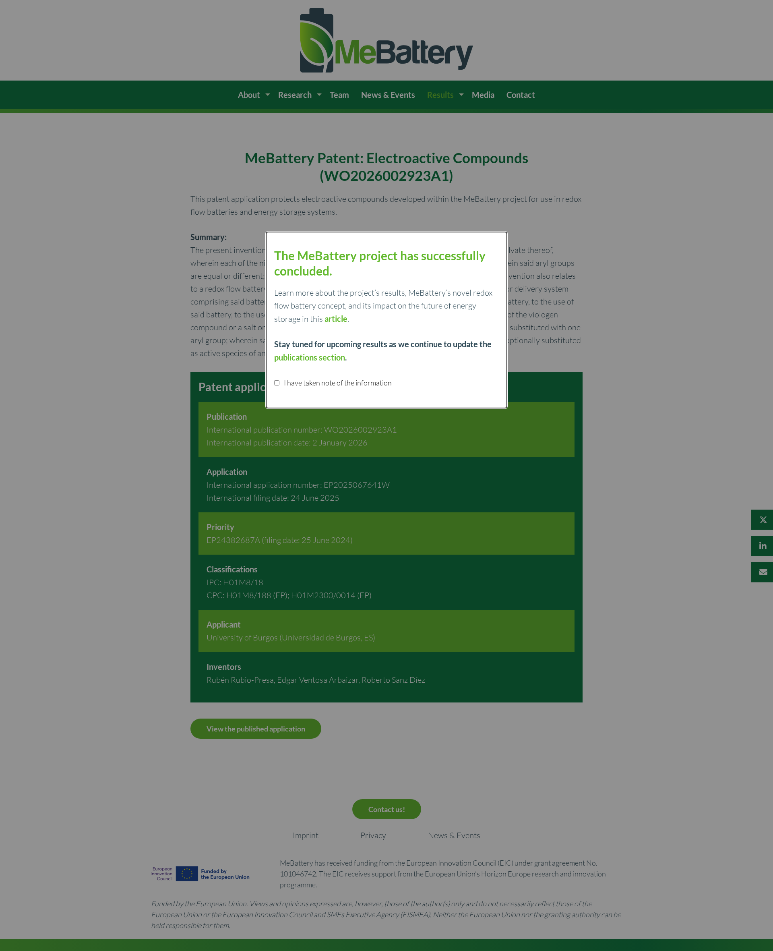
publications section (309, 357)
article (335, 318)
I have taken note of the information (337, 382)
